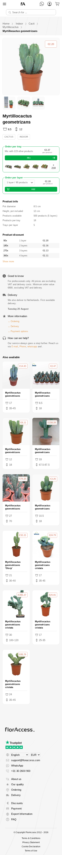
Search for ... (15, 9)
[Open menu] (4, 4)
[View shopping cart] (57, 4)
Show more (8, 261)
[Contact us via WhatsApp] (42, 4)
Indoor (24, 137)
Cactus (8, 137)
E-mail (15, 346)
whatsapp (32, 346)
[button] (31, 66)
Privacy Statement (31, 842)
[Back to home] (23, 4)
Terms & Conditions (31, 838)
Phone (22, 346)
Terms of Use (31, 850)
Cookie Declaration (31, 846)
